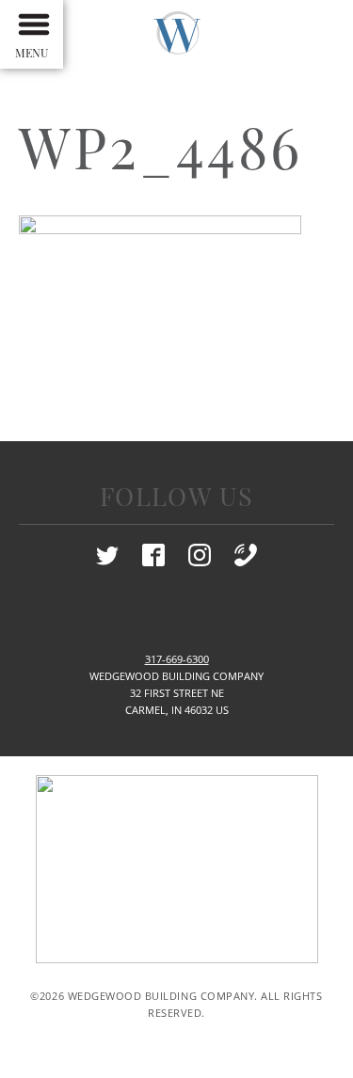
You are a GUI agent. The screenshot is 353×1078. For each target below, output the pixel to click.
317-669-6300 (177, 659)
